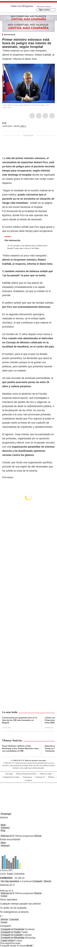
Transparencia (27, 777)
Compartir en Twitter (11, 932)
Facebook (32, 115)
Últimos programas (24, 836)
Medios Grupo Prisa (28, 795)
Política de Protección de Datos (26, 774)
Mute (3, 825)
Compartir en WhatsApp (12, 938)
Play (3, 830)
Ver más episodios (10, 881)
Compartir (37, 881)
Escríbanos (28, 780)
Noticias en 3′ (7, 836)
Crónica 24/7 (6, 870)
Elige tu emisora (44, 10)
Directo (37, 836)
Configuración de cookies (11, 777)
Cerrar (4, 896)
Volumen (5, 828)
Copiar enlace (8, 940)
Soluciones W (40, 777)
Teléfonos (51, 777)
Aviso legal (8, 774)
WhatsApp (52, 115)
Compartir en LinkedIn (12, 935)
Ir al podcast (26, 881)
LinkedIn (45, 115)
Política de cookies (46, 774)
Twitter (39, 115)
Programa (28, 6)
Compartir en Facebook (12, 929)
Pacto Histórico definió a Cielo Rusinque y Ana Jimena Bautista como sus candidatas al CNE (20, 748)
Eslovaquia (7, 477)
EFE (4, 123)
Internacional (9, 35)
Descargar (5, 943)
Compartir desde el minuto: (16, 946)
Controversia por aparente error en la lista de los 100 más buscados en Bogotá (19, 720)
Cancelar (14, 919)
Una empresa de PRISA (28, 789)
